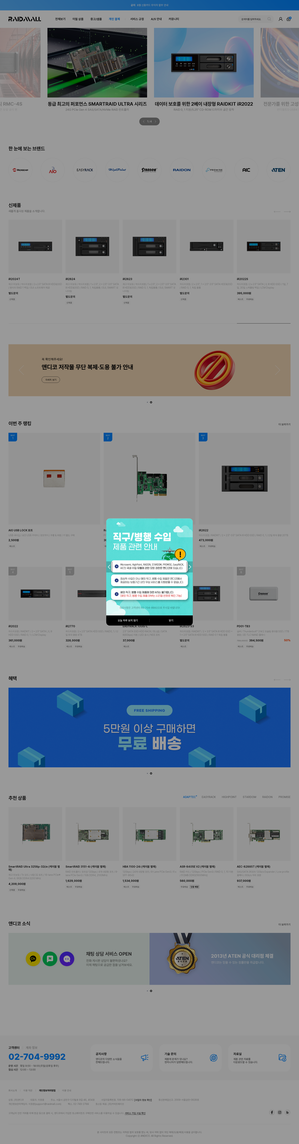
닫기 (171, 620)
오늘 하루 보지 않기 (128, 620)
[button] (109, 567)
